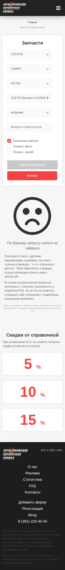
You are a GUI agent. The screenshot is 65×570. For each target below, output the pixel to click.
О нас (32, 467)
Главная (32, 22)
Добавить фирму (32, 502)
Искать (32, 175)
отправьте (11, 294)
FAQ (21, 290)
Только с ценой (23, 152)
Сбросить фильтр (32, 164)
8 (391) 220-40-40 (32, 521)
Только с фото (22, 146)
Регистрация (32, 509)
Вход (32, 515)
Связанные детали (25, 140)
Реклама (32, 473)
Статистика (32, 479)
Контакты (32, 492)
